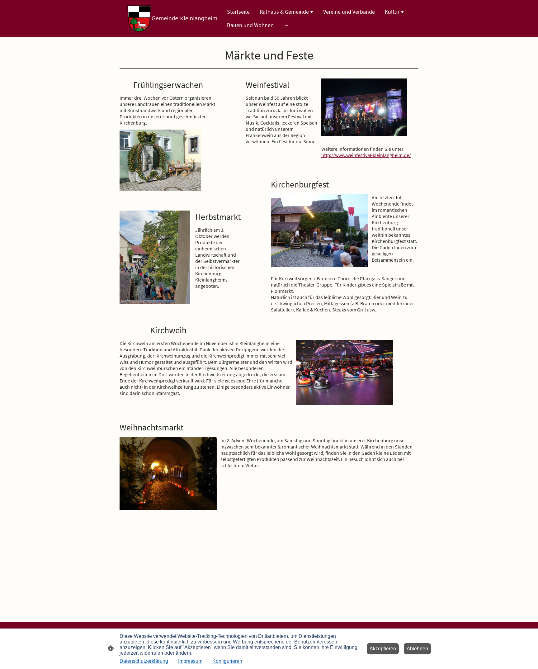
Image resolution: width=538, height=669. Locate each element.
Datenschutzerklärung (144, 661)
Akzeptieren (383, 648)
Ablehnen (417, 648)
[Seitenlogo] (172, 18)
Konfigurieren (227, 661)
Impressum (190, 661)
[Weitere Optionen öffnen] (286, 25)
